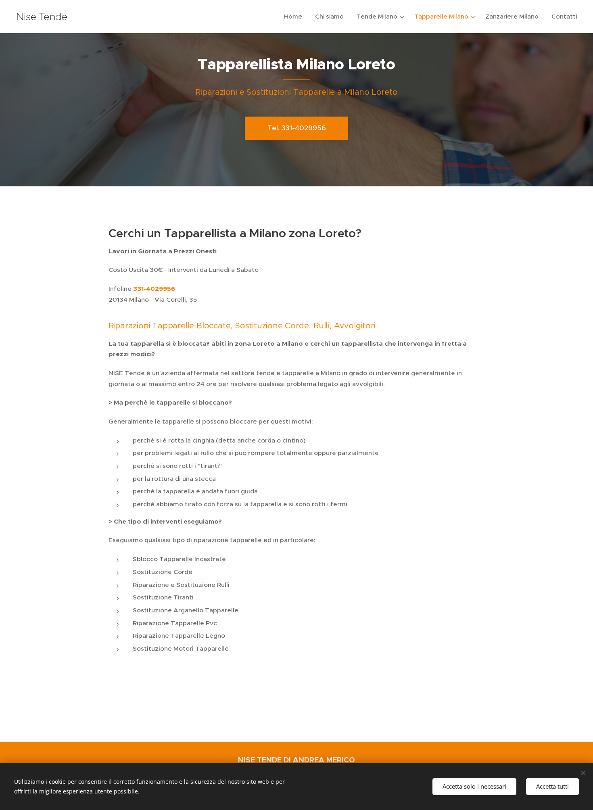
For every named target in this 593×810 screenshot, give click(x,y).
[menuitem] (295, 16)
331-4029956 (154, 289)
